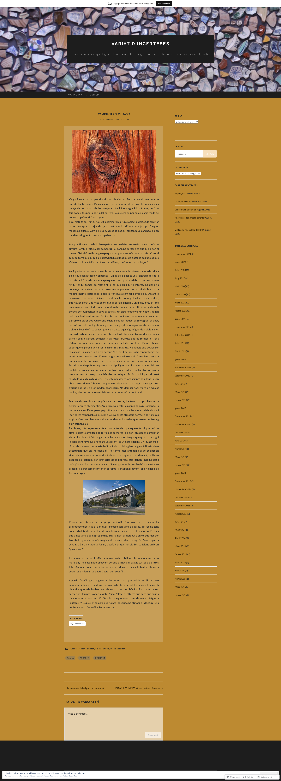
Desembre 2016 (183, 481)
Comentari (153, 735)
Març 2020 (180, 302)
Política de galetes (70, 776)
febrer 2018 (181, 399)
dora (126, 119)
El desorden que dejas (185, 209)
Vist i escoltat (117, 648)
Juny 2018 (180, 383)
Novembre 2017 (183, 424)
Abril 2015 (180, 578)
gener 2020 (180, 318)
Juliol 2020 (180, 270)
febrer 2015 (181, 594)
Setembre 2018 (182, 375)
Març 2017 (180, 456)
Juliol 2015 (180, 562)
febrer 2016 (181, 554)
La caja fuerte (181, 201)
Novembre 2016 (183, 489)
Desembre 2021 (183, 253)
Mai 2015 (180, 570)
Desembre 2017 (183, 416)
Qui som (94, 95)
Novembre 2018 (183, 367)
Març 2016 (180, 546)
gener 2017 (180, 473)
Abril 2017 (180, 448)
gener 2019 (180, 359)
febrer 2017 (181, 464)
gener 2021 (180, 261)
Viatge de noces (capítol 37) (189, 229)
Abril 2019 (180, 351)
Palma (70, 658)
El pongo (179, 193)
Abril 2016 (180, 538)
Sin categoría (102, 648)
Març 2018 (180, 391)
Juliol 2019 (180, 343)
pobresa (84, 658)
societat (100, 658)
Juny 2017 (180, 440)
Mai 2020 (180, 286)
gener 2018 (180, 408)
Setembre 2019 (182, 335)
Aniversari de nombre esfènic (189, 217)
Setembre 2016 (182, 505)
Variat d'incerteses (141, 43)
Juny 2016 (180, 521)
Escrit (74, 648)
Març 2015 (180, 586)
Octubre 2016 (182, 497)
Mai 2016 (180, 529)
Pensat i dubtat (86, 648)
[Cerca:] (196, 154)
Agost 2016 (181, 513)
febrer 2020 (181, 310)
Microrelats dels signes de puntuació (84, 688)
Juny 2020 (180, 278)
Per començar (164, 3)
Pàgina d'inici (75, 95)
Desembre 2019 (183, 326)
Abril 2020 (180, 294)
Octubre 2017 (182, 432)
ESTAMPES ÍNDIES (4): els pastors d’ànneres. (139, 688)
